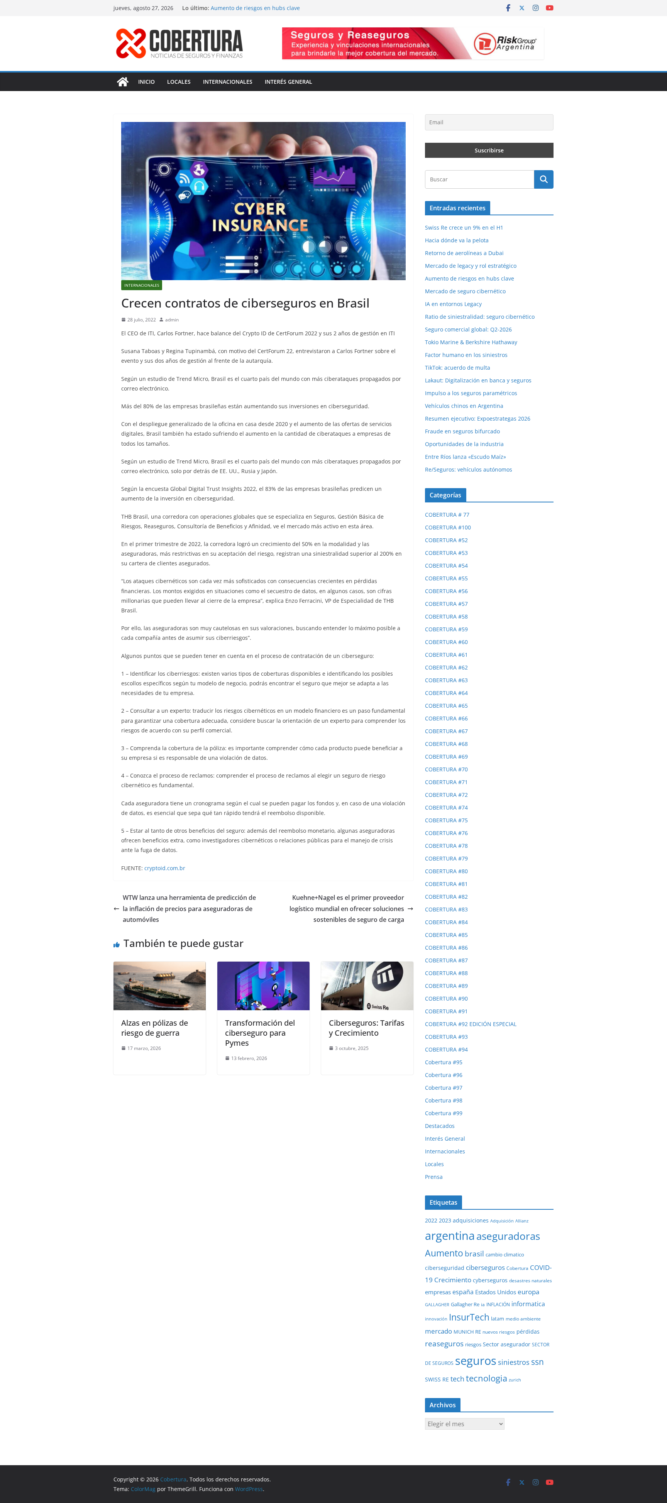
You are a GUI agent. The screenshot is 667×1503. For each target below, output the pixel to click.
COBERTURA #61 (446, 654)
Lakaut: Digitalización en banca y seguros (478, 380)
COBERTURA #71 (446, 782)
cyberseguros (490, 1280)
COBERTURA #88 (446, 973)
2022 (431, 1220)
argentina (450, 1235)
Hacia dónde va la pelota (457, 240)
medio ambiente (523, 1318)
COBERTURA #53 (446, 552)
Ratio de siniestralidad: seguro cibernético (480, 316)
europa (528, 1291)
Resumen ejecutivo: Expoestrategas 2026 (477, 418)
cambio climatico (505, 1254)
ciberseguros (485, 1267)
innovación (436, 1319)
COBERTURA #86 (446, 947)
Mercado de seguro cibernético (465, 291)
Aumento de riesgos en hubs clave (469, 278)
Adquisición (502, 1221)
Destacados (440, 1125)
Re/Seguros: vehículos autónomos (468, 469)
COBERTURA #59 (446, 629)
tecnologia (486, 1378)
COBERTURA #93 (446, 1036)
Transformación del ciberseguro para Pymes (260, 1033)
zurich (515, 1380)
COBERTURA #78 (446, 845)
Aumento (444, 1253)
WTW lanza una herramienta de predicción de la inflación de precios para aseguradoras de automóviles (189, 908)
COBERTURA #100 (448, 527)
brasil (474, 1254)
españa (463, 1291)
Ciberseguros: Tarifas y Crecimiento (367, 1028)
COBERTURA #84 (446, 922)
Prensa (434, 1176)
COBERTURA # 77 (447, 514)
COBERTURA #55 (446, 578)
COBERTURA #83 (446, 909)
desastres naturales (530, 1280)
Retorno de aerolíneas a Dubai (464, 253)
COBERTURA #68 (446, 743)
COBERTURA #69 (446, 756)
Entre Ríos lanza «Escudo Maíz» (465, 456)
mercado (438, 1331)
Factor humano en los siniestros (466, 354)
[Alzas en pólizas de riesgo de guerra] (159, 967)
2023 (445, 1220)
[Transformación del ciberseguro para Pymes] (263, 967)
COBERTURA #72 (446, 794)
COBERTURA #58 (446, 616)
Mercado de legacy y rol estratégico (256, 8)
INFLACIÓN (498, 1304)
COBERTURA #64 (446, 693)
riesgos (473, 1344)
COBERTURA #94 (446, 1049)
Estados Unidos (495, 1292)
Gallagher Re (465, 1304)
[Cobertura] (122, 82)
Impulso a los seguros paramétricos (471, 393)
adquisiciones (471, 1220)
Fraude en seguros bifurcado (462, 431)
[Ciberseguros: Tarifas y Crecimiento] (367, 967)
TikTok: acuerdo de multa (457, 367)
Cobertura (517, 1268)
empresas (438, 1292)
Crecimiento (452, 1279)
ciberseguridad (444, 1267)
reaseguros (444, 1344)
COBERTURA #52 (446, 540)
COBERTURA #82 (446, 896)
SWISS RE (437, 1379)
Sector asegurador (506, 1344)
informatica (528, 1303)
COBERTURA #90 (446, 998)
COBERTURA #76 (446, 833)
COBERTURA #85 (446, 934)
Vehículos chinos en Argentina (464, 405)
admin (172, 319)
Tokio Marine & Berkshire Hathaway (471, 342)
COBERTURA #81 (446, 884)
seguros (475, 1360)
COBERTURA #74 (446, 807)
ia (483, 1304)
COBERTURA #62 (446, 667)
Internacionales (227, 81)
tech (457, 1378)
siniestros (514, 1362)
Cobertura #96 (443, 1075)
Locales (179, 81)
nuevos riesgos (498, 1332)
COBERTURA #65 (446, 705)
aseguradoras (508, 1236)
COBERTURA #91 (446, 1011)
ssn (537, 1361)
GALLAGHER (437, 1304)
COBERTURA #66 (446, 718)
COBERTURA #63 (446, 680)
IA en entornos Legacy (453, 304)
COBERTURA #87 (446, 960)
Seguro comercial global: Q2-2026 (468, 329)
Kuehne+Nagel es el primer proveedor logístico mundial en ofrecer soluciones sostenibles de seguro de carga (346, 908)
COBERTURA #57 (446, 603)
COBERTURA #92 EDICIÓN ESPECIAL (470, 1024)
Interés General (288, 81)
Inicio (146, 81)
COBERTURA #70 (446, 769)
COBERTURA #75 (446, 820)
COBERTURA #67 (446, 731)
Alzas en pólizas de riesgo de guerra (154, 1028)
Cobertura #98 (443, 1100)
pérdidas (528, 1331)
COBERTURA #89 (446, 985)
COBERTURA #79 (446, 858)
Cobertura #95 (443, 1062)
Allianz (521, 1221)
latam (497, 1318)
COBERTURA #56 (446, 591)
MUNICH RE (467, 1331)
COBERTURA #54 (446, 565)
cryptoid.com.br (164, 868)
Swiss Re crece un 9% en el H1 (464, 227)
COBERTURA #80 (446, 871)
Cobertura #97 (443, 1087)
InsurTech (469, 1317)
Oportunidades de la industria (464, 444)
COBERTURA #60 (446, 642)
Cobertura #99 (443, 1113)
